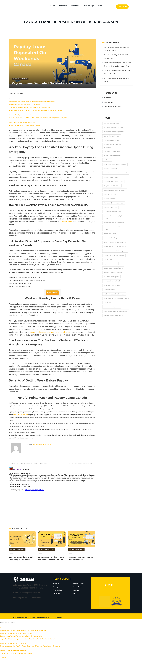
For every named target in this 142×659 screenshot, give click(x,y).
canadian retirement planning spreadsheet (112, 146)
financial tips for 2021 (110, 207)
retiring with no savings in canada (114, 294)
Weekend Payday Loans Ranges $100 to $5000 (24, 104)
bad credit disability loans (111, 136)
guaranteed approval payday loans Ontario (114, 217)
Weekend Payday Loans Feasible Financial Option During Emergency (31, 101)
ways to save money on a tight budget (115, 311)
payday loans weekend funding (113, 268)
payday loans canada (110, 264)
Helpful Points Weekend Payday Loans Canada (24, 125)
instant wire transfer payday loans (114, 238)
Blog (100, 6)
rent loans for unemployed (112, 281)
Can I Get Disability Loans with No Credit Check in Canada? (117, 72)
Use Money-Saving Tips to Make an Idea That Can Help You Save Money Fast (117, 64)
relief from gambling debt (111, 277)
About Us (75, 6)
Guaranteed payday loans (20, 79)
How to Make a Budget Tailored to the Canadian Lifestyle (116, 48)
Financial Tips (88, 6)
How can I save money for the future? (79, 464)
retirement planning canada (112, 285)
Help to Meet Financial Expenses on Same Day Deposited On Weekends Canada (35, 110)
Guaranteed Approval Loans (112, 211)
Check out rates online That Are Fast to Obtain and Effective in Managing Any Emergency (38, 118)
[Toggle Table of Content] (10, 99)
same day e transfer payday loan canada (116, 298)
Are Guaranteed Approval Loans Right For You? (116, 79)
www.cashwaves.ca (39, 617)
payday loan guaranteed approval (114, 255)
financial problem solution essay (113, 203)
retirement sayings (109, 289)
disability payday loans (111, 177)
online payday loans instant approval (115, 251)
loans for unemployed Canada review (115, 242)
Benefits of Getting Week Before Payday (22, 122)
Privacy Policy (77, 587)
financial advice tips (110, 194)
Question (63, 6)
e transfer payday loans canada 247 (115, 190)
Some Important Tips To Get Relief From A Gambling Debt (117, 56)
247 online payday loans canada (113, 127)
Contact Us (56, 593)
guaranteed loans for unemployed (114, 222)
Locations (76, 590)
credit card (107, 97)
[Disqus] (52, 492)
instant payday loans (110, 233)
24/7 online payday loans (111, 123)
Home (52, 6)
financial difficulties (110, 199)
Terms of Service (78, 583)
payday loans (108, 259)
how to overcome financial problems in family (115, 228)
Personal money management (113, 272)
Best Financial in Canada (111, 140)
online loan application (20, 414)
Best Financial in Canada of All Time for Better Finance (30, 464)
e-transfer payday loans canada (113, 181)
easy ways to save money (112, 186)
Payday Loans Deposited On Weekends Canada (47, 83)
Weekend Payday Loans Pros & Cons (21, 115)
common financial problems (112, 155)
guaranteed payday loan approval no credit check (50, 332)
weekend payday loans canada (113, 315)
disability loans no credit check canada (115, 173)
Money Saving (121, 246)
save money (107, 302)
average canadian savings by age (114, 131)
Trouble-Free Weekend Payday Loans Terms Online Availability (29, 107)
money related (108, 246)
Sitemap (55, 587)
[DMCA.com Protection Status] (104, 601)
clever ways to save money (112, 151)
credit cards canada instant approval (115, 164)
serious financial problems (112, 307)
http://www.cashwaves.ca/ (42, 444)
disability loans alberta (110, 168)
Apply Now (122, 6)
